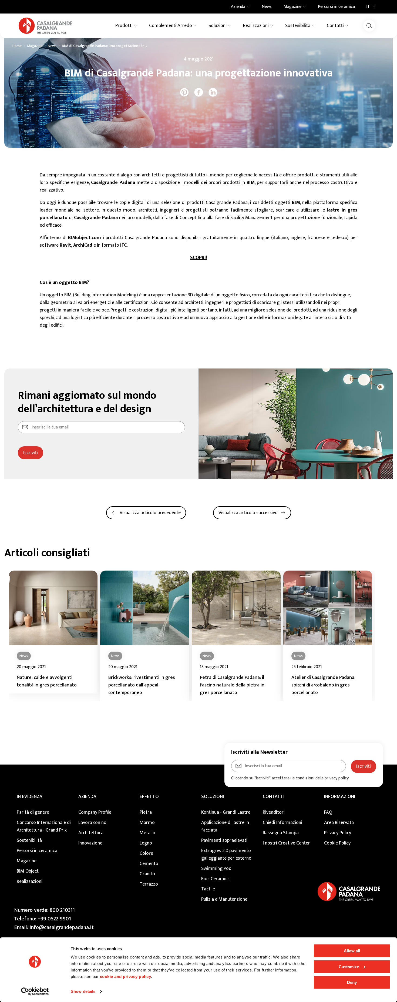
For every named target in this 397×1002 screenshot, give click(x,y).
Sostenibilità (29, 840)
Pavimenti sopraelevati (224, 840)
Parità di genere (33, 812)
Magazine (34, 46)
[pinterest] (184, 92)
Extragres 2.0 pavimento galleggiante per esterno (226, 854)
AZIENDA (87, 796)
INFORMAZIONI (339, 796)
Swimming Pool (217, 868)
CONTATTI (273, 796)
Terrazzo (149, 884)
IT (368, 7)
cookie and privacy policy (125, 976)
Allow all (352, 951)
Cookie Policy (337, 843)
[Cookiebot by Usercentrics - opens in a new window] (35, 991)
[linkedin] (213, 92)
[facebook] (198, 92)
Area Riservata (339, 822)
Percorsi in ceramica (37, 850)
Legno (146, 843)
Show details (83, 991)
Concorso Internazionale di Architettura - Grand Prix (44, 826)
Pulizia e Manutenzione (224, 899)
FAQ (328, 812)
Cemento (149, 863)
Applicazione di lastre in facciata (225, 826)
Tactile (208, 889)
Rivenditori (274, 812)
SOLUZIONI (212, 796)
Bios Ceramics (215, 879)
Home (17, 46)
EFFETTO (149, 796)
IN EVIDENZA (29, 796)
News (52, 46)
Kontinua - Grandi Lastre (225, 812)
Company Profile (94, 812)
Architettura (90, 833)
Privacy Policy (337, 833)
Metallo (147, 833)
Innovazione (90, 843)
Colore (146, 853)
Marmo (147, 822)
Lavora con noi (92, 822)
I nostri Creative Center (286, 843)
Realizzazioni (29, 881)
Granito (147, 874)
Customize (349, 966)
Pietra (146, 812)
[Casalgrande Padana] (45, 26)
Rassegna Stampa (281, 833)
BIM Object (28, 871)
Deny (352, 982)
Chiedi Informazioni (282, 822)
